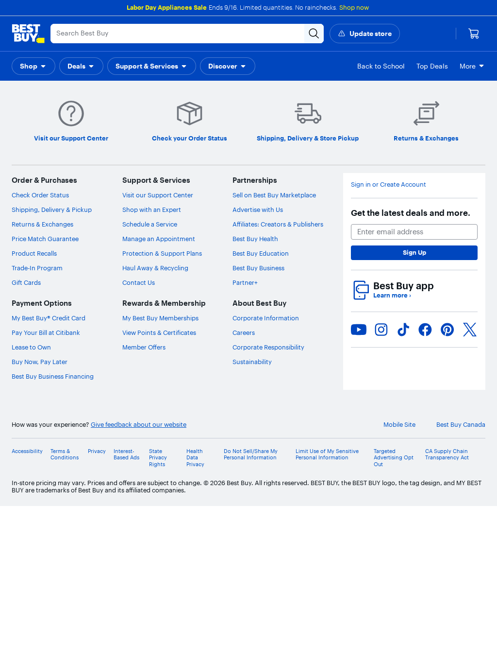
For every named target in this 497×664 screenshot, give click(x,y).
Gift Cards (26, 282)
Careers (243, 332)
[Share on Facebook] (425, 329)
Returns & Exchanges (42, 224)
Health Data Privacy (195, 457)
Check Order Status (40, 195)
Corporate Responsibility (268, 347)
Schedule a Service (149, 224)
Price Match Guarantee (45, 239)
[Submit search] (314, 33)
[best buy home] (28, 33)
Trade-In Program (37, 268)
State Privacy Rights (158, 457)
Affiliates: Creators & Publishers (277, 224)
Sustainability (252, 362)
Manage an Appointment (158, 239)
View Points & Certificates (159, 332)
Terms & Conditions (64, 454)
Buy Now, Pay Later (39, 362)
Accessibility (27, 451)
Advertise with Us (257, 209)
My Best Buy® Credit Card (48, 318)
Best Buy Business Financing (53, 376)
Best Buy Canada (460, 424)
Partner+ (245, 282)
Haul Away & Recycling (155, 268)
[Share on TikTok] (403, 329)
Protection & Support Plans (162, 253)
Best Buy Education (260, 253)
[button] (33, 66)
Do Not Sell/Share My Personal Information (251, 454)
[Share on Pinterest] (447, 329)
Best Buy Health (255, 239)
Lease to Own (31, 347)
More (468, 66)
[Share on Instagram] (381, 329)
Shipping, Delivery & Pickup (52, 209)
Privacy (97, 451)
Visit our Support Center (157, 195)
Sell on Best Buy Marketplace (274, 195)
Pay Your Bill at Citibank (46, 332)
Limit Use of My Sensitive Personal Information (327, 454)
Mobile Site (399, 424)
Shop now (354, 7)
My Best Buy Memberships (160, 318)
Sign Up (414, 252)
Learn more (392, 295)
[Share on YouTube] (358, 329)
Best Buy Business (258, 268)
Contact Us (138, 282)
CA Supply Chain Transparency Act (447, 454)
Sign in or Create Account (388, 184)
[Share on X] (470, 329)
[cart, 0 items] (474, 33)
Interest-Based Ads (126, 454)
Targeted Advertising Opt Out (394, 457)
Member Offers (144, 347)
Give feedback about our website (138, 424)
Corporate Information (265, 318)
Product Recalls (34, 253)
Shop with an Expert (151, 209)
